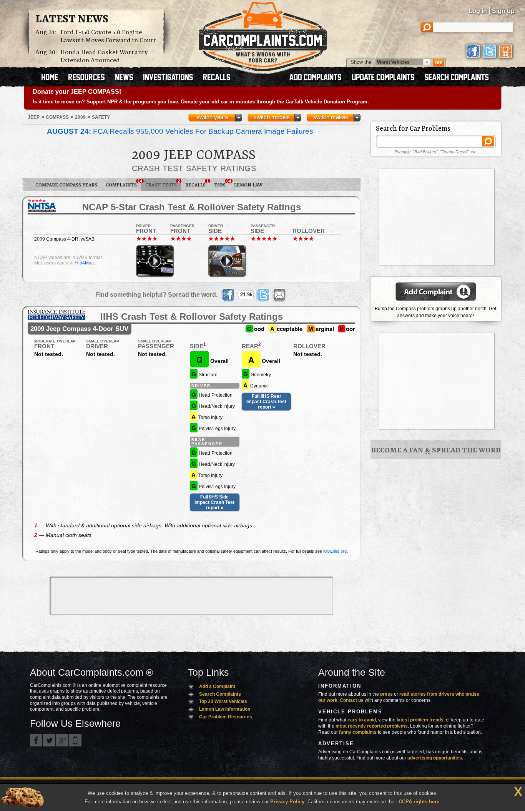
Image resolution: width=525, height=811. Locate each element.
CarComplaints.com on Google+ (62, 740)
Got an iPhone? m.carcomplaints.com (75, 740)
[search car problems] (460, 78)
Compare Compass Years (66, 185)
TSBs (222, 183)
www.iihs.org (335, 551)
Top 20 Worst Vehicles (223, 701)
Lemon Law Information (224, 709)
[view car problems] (53, 78)
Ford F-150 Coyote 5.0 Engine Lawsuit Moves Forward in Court (108, 36)
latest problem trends (420, 720)
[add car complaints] (319, 78)
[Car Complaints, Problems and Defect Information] (263, 34)
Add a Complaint (217, 686)
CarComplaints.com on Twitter (49, 740)
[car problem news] (127, 78)
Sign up (503, 11)
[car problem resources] (90, 78)
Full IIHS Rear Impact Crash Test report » (266, 402)
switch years (212, 117)
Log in (478, 11)
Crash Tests (162, 183)
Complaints (123, 183)
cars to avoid (361, 720)
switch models (272, 117)
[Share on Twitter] (263, 295)
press (386, 694)
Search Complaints (220, 694)
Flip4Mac (84, 263)
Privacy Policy (287, 801)
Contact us (352, 700)
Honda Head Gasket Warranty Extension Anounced (104, 56)
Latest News (71, 19)
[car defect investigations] (171, 78)
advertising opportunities (434, 758)
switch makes (330, 117)
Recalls (197, 183)
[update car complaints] (387, 78)
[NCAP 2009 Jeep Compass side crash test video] (227, 261)
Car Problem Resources (225, 717)
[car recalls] (217, 78)
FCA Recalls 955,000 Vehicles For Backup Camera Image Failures (180, 131)
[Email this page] (279, 295)
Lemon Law (248, 185)
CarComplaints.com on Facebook (36, 740)
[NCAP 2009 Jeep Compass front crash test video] (155, 261)
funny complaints (358, 732)
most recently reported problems (372, 726)
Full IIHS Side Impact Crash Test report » (214, 502)
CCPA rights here (419, 801)
